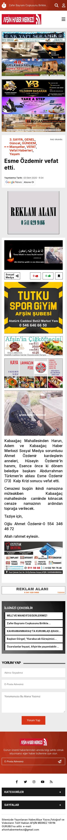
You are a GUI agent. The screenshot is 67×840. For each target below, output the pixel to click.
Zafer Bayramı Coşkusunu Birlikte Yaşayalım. (27, 623)
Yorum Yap (33, 720)
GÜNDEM (29, 143)
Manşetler (17, 147)
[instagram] (34, 782)
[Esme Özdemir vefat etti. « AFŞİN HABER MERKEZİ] (21, 19)
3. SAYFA (16, 139)
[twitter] (25, 782)
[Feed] (51, 782)
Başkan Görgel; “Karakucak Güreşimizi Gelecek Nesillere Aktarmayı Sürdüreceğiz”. (34, 639)
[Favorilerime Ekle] (59, 275)
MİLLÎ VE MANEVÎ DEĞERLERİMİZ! (27, 615)
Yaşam (14, 154)
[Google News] (19, 182)
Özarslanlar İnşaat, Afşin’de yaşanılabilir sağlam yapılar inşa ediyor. (32, 647)
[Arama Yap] (55, 5)
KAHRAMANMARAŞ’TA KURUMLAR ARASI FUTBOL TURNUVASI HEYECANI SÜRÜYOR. (33, 631)
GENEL (29, 139)
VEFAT (31, 147)
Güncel (14, 143)
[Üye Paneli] (61, 5)
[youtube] (43, 782)
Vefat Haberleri (21, 150)
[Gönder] (61, 761)
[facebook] (17, 782)
